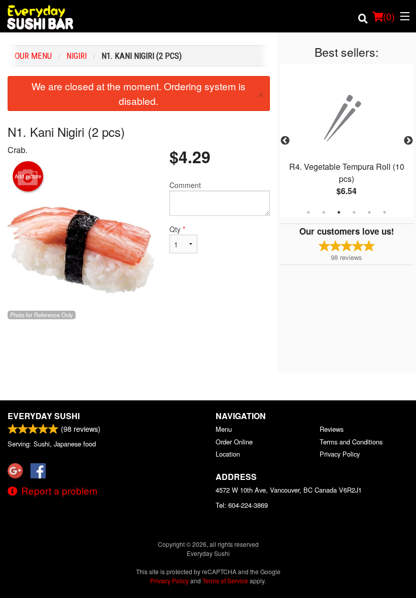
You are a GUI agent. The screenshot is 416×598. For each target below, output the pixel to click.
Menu (224, 429)
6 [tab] (384, 212)
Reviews (331, 429)
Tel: (242, 505)
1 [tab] (308, 212)
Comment (185, 185)
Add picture (28, 176)
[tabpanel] (347, 141)
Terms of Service (225, 580)
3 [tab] (339, 212)
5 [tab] (369, 212)
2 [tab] (324, 212)
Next (408, 141)
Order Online (234, 441)
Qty (177, 229)
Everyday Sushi (44, 416)
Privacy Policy (340, 454)
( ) (389, 16)
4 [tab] (354, 212)
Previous (285, 141)
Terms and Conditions (351, 441)
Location (228, 454)
